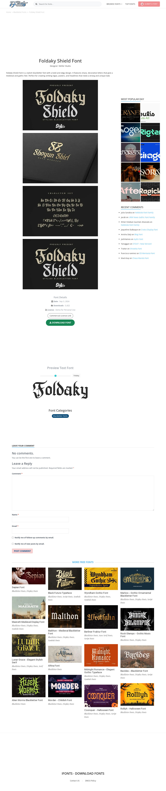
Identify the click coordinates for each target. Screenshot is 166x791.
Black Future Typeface (60, 593)
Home (8, 12)
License (50, 310)
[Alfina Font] (65, 654)
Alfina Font (54, 665)
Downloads (59, 305)
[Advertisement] (60, 37)
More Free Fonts (83, 562)
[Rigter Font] (150, 132)
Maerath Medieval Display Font (28, 622)
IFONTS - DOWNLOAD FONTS (83, 773)
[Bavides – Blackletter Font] (137, 656)
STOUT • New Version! (142, 244)
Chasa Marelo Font (140, 258)
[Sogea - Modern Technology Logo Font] (130, 132)
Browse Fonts (113, 4)
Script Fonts (68, 596)
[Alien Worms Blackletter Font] (29, 686)
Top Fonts (130, 4)
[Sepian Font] (29, 576)
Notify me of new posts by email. (29, 544)
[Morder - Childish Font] (65, 686)
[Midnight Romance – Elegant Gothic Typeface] (101, 655)
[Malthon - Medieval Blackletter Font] (65, 616)
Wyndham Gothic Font (96, 593)
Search (36, 4)
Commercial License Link (60, 315)
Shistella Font (136, 248)
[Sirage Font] (150, 152)
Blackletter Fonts (19, 12)
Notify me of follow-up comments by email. (34, 537)
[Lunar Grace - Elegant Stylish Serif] (29, 645)
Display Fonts (32, 591)
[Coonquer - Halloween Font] (101, 696)
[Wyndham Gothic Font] (101, 579)
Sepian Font (18, 587)
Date (56, 301)
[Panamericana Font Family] (130, 172)
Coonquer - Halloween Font (99, 710)
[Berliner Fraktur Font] (101, 617)
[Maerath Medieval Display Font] (29, 607)
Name (15, 514)
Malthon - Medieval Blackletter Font (64, 632)
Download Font (61, 322)
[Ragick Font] (150, 192)
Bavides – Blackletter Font (134, 671)
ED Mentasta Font (147, 253)
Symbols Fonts (18, 628)
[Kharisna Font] (130, 152)
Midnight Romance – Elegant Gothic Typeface (99, 671)
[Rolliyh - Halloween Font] (137, 694)
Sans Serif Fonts (105, 635)
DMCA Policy (90, 780)
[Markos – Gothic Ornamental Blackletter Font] (137, 579)
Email (15, 526)
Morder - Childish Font (60, 700)
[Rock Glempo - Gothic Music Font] (137, 619)
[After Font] (130, 192)
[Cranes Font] (130, 112)
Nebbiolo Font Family (144, 212)
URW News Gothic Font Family (142, 217)
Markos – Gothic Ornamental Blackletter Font (135, 594)
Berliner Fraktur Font (95, 631)
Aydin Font (138, 239)
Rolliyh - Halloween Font (133, 708)
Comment (17, 473)
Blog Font (138, 234)
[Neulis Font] (150, 112)
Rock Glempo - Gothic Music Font (135, 635)
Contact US (74, 780)
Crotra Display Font (149, 229)
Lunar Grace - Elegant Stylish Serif (27, 661)
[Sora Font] (150, 172)
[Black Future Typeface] (65, 579)
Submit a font (150, 4)
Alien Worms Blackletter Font (27, 700)
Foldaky (60, 390)
